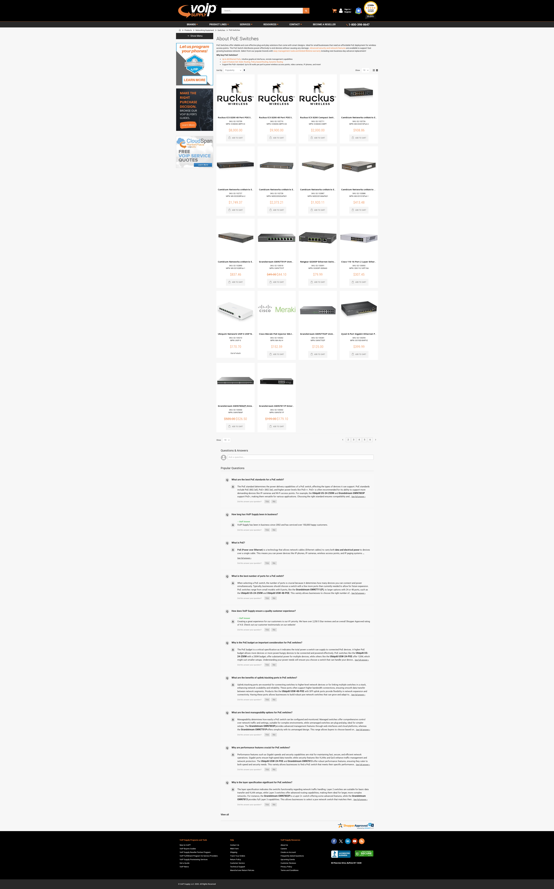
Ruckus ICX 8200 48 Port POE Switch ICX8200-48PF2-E (246, 117)
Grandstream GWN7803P (351, 493)
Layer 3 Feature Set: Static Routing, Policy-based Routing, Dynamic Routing (252, 62)
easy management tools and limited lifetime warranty (297, 51)
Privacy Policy (286, 867)
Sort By (219, 70)
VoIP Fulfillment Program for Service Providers (199, 856)
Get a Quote (184, 863)
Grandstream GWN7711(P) (310, 589)
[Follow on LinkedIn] (348, 841)
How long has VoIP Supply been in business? (255, 514)
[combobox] (265, 11)
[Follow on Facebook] (334, 841)
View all (225, 814)
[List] (377, 70)
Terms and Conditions (289, 870)
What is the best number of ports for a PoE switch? (258, 576)
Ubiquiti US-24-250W (323, 493)
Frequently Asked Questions (292, 856)
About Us (284, 845)
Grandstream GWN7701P (254, 729)
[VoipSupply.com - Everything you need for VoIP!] (197, 10)
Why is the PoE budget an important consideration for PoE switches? (267, 642)
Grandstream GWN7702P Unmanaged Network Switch (329, 333)
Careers (284, 849)
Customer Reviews (288, 863)
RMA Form (234, 849)
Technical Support (237, 867)
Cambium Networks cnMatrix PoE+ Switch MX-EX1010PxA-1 (373, 189)
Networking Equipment (204, 30)
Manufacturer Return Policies (242, 870)
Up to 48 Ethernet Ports (231, 59)
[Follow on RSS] (362, 841)
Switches (221, 30)
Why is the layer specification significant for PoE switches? (262, 782)
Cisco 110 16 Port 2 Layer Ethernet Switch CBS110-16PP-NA (373, 261)
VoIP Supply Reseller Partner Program (195, 852)
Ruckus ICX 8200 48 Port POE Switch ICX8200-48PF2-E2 (288, 117)
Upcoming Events (288, 859)
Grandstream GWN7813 (300, 761)
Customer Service (237, 863)
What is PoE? (238, 542)
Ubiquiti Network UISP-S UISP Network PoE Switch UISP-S (248, 333)
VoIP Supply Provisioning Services (194, 859)
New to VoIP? (185, 845)
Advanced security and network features (328, 48)
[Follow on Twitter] (341, 841)
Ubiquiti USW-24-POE (341, 656)
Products (188, 30)
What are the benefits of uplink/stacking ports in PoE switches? (264, 677)
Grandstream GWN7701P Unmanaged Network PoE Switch (290, 261)
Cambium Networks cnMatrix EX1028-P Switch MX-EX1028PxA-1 (252, 261)
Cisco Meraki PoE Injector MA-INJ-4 (277, 333)
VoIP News (184, 867)
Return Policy (235, 859)
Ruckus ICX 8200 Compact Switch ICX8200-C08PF (326, 117)
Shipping (233, 852)
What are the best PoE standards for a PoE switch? (258, 479)
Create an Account (288, 852)
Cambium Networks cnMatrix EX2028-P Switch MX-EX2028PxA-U (252, 189)
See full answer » (358, 497)
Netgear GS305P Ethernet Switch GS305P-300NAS (326, 261)
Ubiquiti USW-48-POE (278, 593)
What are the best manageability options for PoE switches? (262, 712)
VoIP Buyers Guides (188, 849)
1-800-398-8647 (359, 24)
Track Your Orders (237, 856)
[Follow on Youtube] (355, 841)
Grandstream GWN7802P (277, 796)
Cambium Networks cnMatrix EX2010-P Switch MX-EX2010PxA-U (376, 117)
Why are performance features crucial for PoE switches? (261, 747)
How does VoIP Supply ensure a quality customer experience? (264, 611)
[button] (267, 501)
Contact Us (234, 845)
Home (180, 30)
